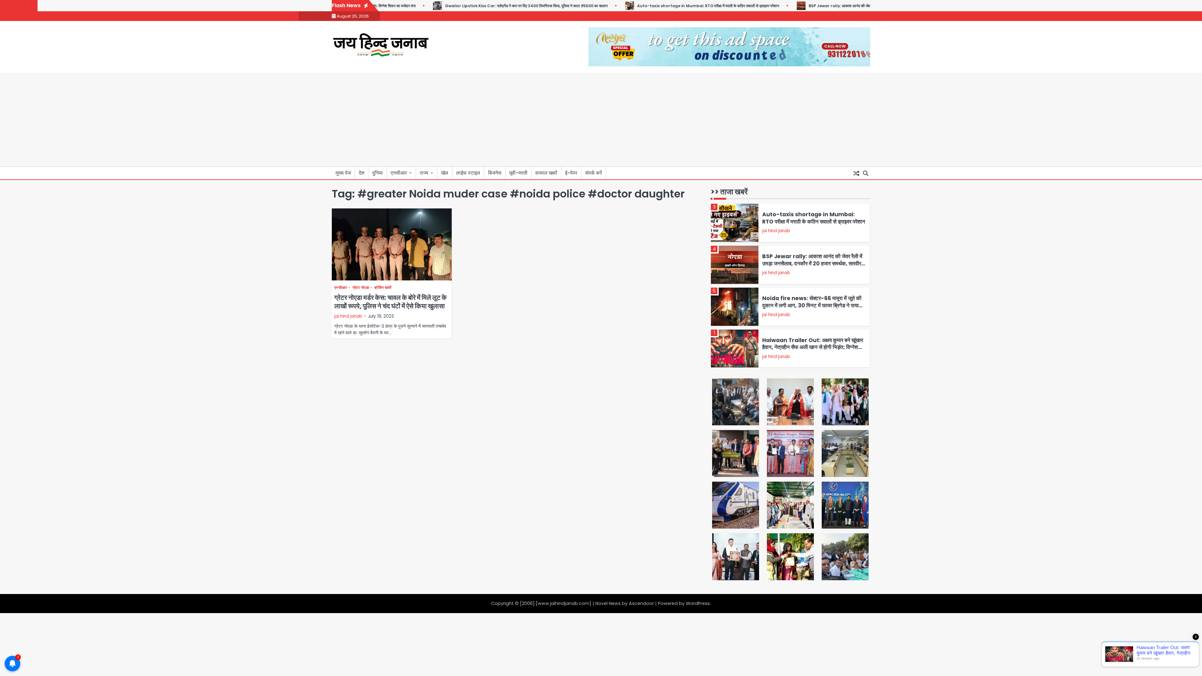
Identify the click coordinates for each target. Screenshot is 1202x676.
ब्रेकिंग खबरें (382, 287)
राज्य (424, 173)
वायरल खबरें (546, 173)
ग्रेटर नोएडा (360, 287)
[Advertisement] (601, 119)
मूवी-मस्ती (518, 173)
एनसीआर (399, 173)
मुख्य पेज (343, 173)
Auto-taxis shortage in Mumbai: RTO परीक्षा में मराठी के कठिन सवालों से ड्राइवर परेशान (689, 5)
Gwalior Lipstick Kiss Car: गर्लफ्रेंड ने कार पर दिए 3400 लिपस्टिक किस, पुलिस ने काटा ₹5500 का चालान (506, 5)
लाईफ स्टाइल (468, 173)
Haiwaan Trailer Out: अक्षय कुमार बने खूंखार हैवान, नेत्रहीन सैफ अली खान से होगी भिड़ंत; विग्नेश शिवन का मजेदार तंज (812, 347)
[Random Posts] (856, 173)
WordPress (698, 603)
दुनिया (377, 173)
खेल (444, 173)
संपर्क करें (593, 173)
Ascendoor (641, 603)
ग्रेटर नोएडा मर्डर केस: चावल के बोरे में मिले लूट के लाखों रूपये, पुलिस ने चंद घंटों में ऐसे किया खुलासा (390, 301)
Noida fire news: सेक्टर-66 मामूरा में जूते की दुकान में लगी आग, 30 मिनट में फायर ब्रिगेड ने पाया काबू (811, 305)
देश (361, 173)
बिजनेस (494, 173)
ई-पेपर (571, 173)
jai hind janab (348, 316)
